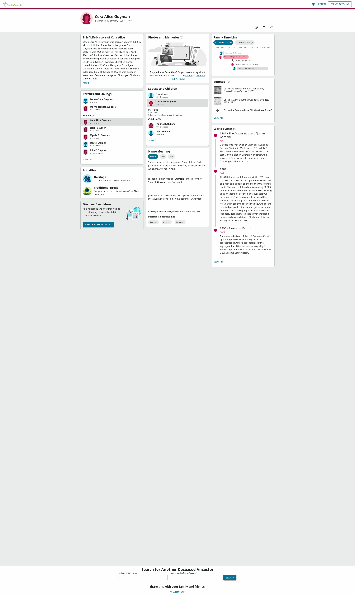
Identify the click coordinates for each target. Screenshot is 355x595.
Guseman (180, 222)
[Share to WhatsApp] (256, 27)
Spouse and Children (223, 42)
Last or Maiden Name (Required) (184, 573)
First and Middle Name (128, 573)
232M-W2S (129, 21)
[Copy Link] (272, 27)
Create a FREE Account (98, 224)
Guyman (152, 156)
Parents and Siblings (245, 42)
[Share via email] (264, 27)
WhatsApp (179, 592)
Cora (163, 156)
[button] (112, 101)
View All (87, 159)
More (86, 83)
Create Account (339, 4)
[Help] (313, 4)
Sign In (322, 4)
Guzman (166, 222)
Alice (171, 156)
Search (230, 577)
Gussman (153, 222)
